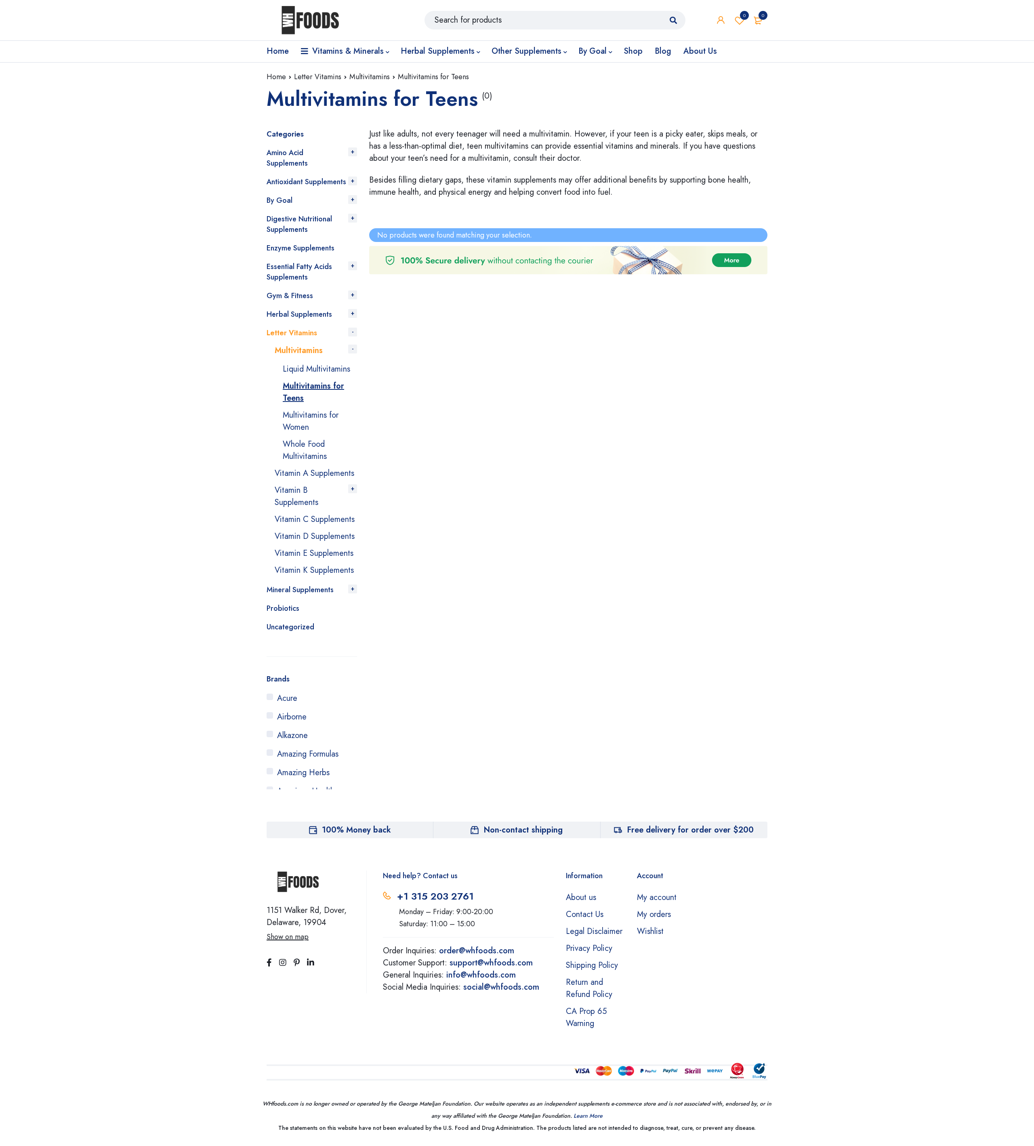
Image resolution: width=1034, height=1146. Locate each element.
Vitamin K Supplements (314, 570)
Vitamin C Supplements (315, 519)
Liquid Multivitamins (316, 369)
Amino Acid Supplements (287, 157)
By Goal (279, 200)
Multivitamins (369, 76)
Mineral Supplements (300, 590)
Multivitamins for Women (310, 421)
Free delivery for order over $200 (690, 830)
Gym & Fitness (290, 295)
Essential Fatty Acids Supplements (299, 271)
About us (581, 897)
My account (657, 897)
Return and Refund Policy (589, 988)
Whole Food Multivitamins (305, 450)
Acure (287, 698)
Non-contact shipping (523, 830)
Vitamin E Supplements (314, 553)
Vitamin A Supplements (314, 473)
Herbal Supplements (299, 314)
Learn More (588, 1116)
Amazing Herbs (303, 772)
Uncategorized (290, 627)
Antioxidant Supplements (306, 182)
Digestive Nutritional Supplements (299, 224)
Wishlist (744, 15)
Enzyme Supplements (300, 248)
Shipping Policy (592, 965)
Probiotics (283, 608)
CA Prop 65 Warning (586, 1017)
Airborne (292, 717)
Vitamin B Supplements (296, 496)
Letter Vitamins (317, 76)
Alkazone (292, 735)
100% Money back (356, 830)
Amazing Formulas (307, 754)
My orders (654, 914)
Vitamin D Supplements (315, 536)
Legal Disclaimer (594, 931)
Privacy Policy (589, 948)
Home (276, 76)
